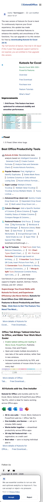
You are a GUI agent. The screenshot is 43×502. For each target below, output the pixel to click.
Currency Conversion (14, 268)
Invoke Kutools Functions (23, 167)
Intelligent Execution (29, 158)
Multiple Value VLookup (26, 188)
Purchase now (25, 84)
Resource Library (28, 228)
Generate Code (12, 161)
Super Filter (30, 237)
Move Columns (23, 211)
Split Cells (9, 275)
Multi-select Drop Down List (23, 204)
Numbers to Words (31, 265)
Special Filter (10, 240)
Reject (29, 497)
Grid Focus (26, 221)
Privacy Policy (14, 492)
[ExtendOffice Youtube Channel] (14, 470)
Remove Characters (13, 250)
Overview (23, 75)
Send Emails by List (14, 237)
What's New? (24, 94)
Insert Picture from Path (23, 262)
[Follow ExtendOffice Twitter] (9, 470)
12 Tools (25, 247)
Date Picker (17, 231)
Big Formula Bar (18, 224)
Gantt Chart (16, 253)
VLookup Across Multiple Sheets (18, 191)
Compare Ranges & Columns (17, 217)
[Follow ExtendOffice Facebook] (4, 470)
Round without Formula (27, 181)
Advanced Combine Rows (25, 272)
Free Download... (19, 325)
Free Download (25, 80)
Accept (11, 497)
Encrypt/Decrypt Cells (27, 234)
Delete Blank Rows (32, 174)
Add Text (36, 247)
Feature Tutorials (26, 89)
